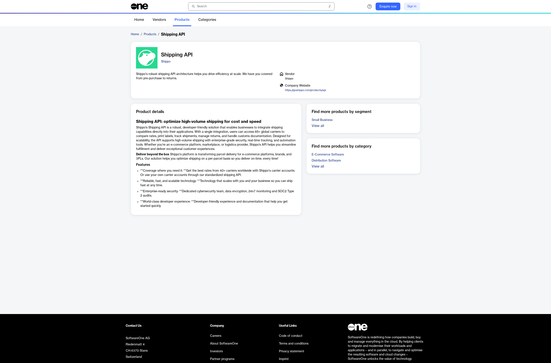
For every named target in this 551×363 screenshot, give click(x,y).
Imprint (284, 359)
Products (182, 19)
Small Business (322, 120)
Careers (215, 335)
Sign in (411, 6)
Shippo (165, 61)
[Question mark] (369, 6)
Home (139, 19)
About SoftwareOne (224, 343)
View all (318, 126)
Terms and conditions (293, 343)
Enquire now (388, 6)
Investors (216, 351)
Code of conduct (290, 335)
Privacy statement (291, 351)
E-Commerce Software (328, 154)
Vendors (159, 19)
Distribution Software (326, 160)
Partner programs (222, 359)
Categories (207, 19)
